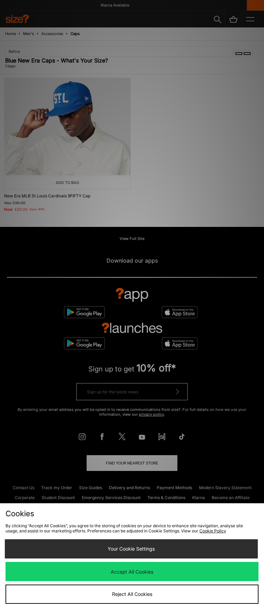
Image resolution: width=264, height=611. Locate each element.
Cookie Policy (212, 530)
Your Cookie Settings (131, 549)
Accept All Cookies (132, 572)
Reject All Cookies (132, 594)
